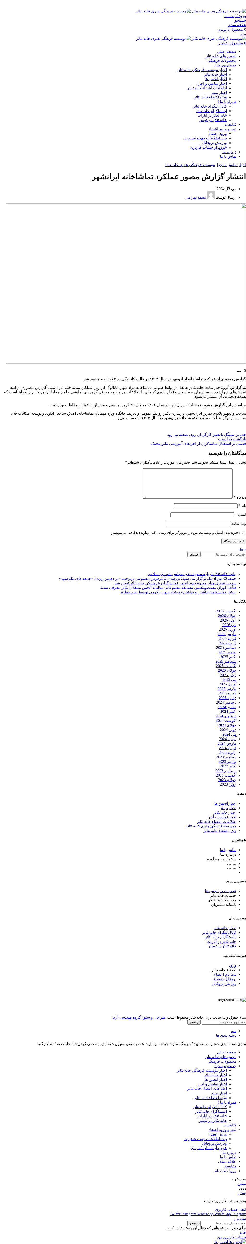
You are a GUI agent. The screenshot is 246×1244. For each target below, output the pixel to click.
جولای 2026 (227, 616)
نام (242, 506)
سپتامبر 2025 (225, 661)
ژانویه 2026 (227, 643)
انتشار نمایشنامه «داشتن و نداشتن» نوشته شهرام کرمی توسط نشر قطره (178, 592)
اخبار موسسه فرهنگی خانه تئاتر (202, 70)
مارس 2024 (227, 743)
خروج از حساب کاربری (208, 147)
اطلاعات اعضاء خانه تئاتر (207, 88)
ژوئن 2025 (228, 675)
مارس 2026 (227, 634)
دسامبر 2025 (226, 648)
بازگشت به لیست (232, 439)
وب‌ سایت (238, 523)
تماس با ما (228, 850)
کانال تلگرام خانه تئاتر (210, 106)
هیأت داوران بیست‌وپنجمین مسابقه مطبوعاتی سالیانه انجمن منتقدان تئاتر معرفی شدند (168, 588)
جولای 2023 (227, 780)
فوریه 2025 (227, 693)
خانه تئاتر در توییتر (213, 120)
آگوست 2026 (226, 611)
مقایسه (230, 1166)
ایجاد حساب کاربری (230, 1210)
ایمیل (240, 515)
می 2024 (229, 734)
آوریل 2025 (227, 684)
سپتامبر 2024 (225, 716)
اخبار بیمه (219, 92)
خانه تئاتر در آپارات (212, 115)
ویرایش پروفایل (214, 143)
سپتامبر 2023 (225, 771)
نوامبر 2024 (227, 707)
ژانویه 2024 (227, 752)
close (242, 550)
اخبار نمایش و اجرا (212, 83)
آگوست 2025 (226, 666)
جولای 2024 (227, 725)
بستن (242, 1184)
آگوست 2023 (226, 775)
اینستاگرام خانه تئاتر (211, 111)
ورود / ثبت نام (225, 1171)
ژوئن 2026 (228, 620)
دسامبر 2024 (226, 702)
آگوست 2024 (226, 720)
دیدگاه (240, 497)
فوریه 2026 (227, 638)
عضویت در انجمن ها (220, 891)
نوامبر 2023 (227, 762)
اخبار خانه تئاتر (215, 74)
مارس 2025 (227, 689)
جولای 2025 (227, 670)
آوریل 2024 (227, 739)
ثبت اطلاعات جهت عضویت (205, 138)
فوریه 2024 (227, 748)
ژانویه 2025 (227, 698)
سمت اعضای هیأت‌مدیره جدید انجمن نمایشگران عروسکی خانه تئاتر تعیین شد (175, 583)
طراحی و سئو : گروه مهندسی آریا (139, 1017)
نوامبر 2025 (227, 652)
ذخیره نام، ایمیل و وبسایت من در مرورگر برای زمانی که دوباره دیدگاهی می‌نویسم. (175, 533)
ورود (232, 965)
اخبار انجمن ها (216, 79)
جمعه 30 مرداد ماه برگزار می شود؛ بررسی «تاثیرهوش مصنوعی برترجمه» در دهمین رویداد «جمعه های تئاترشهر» (147, 578)
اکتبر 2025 (228, 657)
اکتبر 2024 (228, 711)
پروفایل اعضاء (225, 979)
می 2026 (229, 625)
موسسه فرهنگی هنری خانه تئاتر (189, 165)
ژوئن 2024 (228, 730)
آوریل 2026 (227, 629)
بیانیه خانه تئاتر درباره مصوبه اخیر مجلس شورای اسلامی (192, 574)
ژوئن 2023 (228, 784)
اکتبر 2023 (228, 766)
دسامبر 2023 (226, 757)
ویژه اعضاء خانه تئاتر (210, 97)
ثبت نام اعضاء (225, 974)
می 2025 (229, 679)
